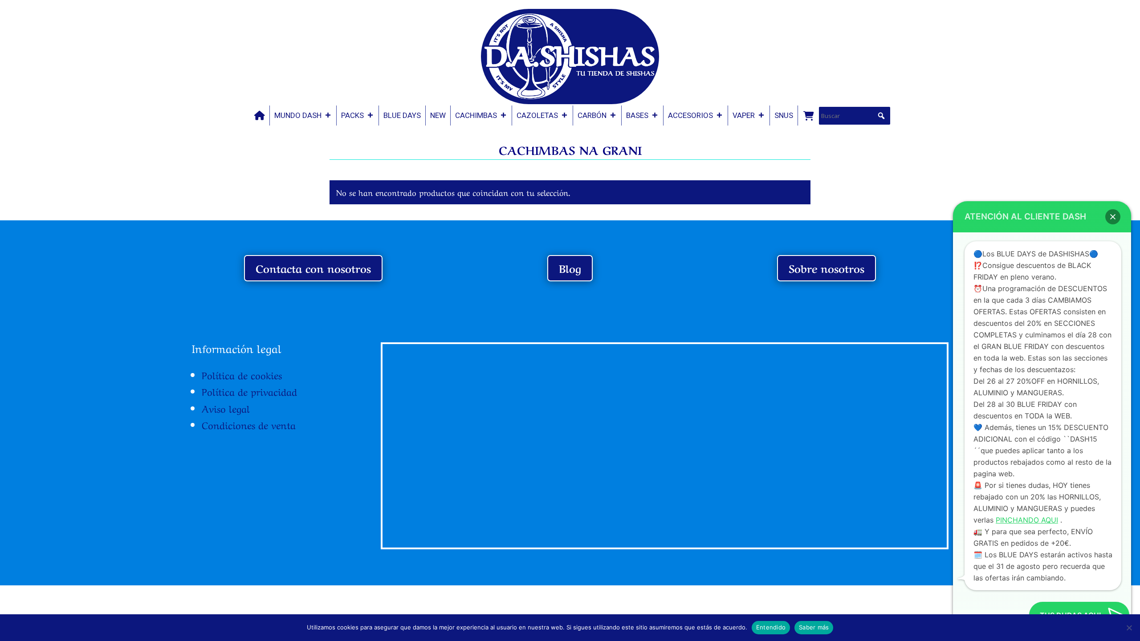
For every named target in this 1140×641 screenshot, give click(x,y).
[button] (881, 116)
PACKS (352, 115)
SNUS (783, 115)
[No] (1128, 627)
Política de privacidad (249, 391)
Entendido (771, 627)
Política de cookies (242, 374)
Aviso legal (226, 408)
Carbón (592, 115)
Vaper (744, 115)
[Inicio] (259, 115)
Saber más (814, 627)
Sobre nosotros (826, 268)
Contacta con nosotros (313, 268)
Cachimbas (476, 115)
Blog (570, 268)
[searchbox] (854, 116)
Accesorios (690, 115)
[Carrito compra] (808, 115)
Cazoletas (537, 115)
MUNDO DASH (298, 115)
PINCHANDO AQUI (1027, 519)
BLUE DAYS (402, 115)
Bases (637, 115)
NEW (438, 115)
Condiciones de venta (249, 424)
